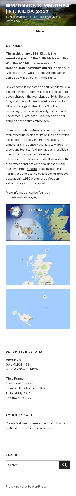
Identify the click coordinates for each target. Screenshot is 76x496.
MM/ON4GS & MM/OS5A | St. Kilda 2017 (38, 8)
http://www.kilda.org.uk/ (21, 197)
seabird (32, 169)
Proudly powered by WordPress (26, 486)
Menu (40, 31)
